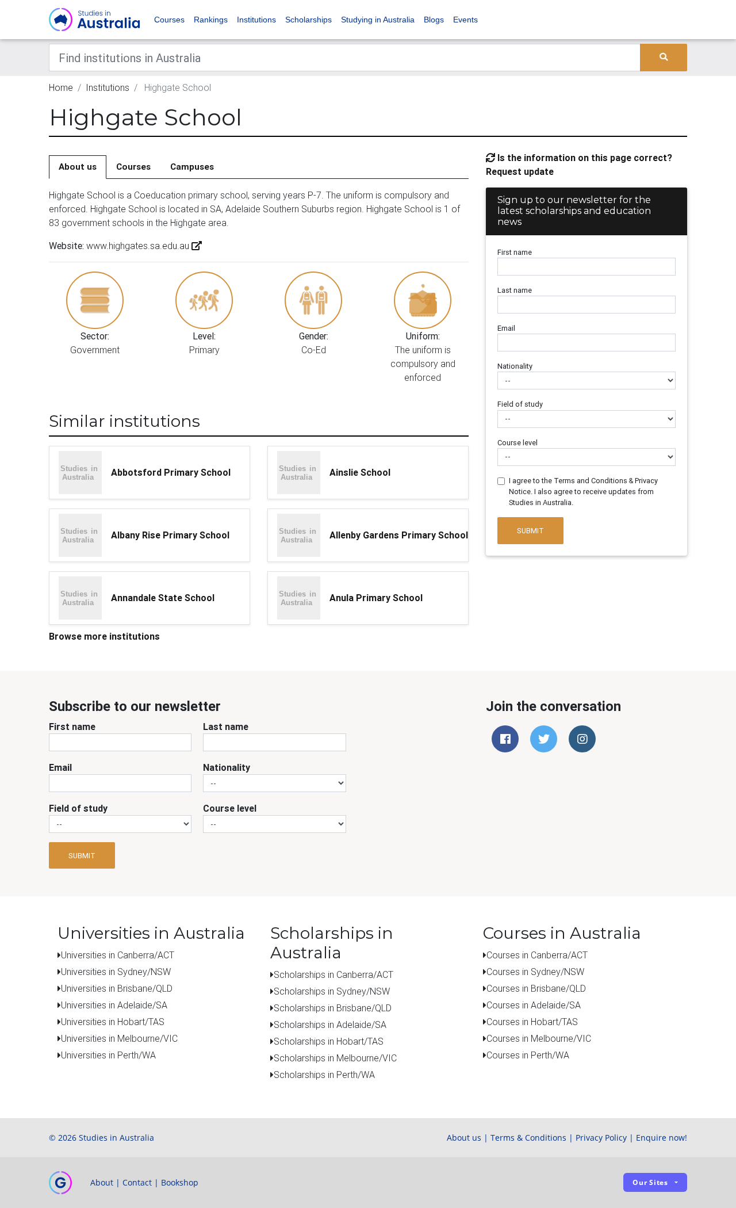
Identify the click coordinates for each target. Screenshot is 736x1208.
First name (514, 252)
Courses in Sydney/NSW (535, 971)
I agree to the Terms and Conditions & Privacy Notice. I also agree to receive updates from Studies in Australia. (583, 491)
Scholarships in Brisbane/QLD (333, 1008)
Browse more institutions (104, 636)
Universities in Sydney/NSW (116, 971)
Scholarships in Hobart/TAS (329, 1041)
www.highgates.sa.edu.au (137, 245)
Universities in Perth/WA (108, 1055)
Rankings (211, 19)
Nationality (514, 366)
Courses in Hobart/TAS (532, 1021)
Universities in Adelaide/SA (114, 1005)
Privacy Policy (601, 1137)
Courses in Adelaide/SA (533, 1005)
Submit (530, 531)
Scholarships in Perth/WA (324, 1074)
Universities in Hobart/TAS (112, 1021)
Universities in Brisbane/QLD (116, 988)
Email (506, 328)
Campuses (192, 166)
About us (78, 166)
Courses (169, 19)
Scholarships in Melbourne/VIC (335, 1058)
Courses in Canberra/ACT (537, 955)
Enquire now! (661, 1137)
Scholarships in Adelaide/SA (330, 1024)
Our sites (650, 1182)
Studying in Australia (378, 19)
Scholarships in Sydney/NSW (332, 991)
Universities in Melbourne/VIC (119, 1038)
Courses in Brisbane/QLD (536, 988)
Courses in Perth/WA (527, 1055)
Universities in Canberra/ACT (117, 955)
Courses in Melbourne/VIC (538, 1038)
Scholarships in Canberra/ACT (333, 974)
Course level (517, 443)
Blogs (434, 19)
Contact (137, 1182)
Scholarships (308, 19)
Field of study (520, 404)
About (101, 1182)
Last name (514, 290)
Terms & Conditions (528, 1137)
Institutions (256, 19)
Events (465, 19)
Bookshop (179, 1182)
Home (61, 87)
